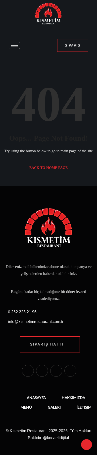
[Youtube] (56, 371)
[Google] (70, 371)
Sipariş (73, 45)
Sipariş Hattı (47, 344)
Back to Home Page (48, 168)
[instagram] (42, 371)
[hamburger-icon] (14, 45)
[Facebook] (28, 371)
